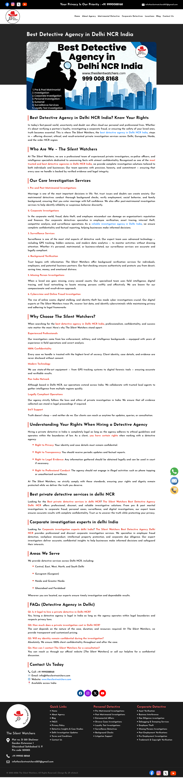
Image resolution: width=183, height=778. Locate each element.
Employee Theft (146, 725)
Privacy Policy (58, 725)
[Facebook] (80, 693)
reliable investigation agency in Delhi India (117, 224)
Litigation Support (103, 736)
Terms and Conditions (62, 736)
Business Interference (148, 715)
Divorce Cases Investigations (108, 722)
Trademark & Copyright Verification (155, 740)
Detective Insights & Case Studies (67, 729)
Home (77, 16)
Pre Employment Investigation (153, 736)
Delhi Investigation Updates (65, 733)
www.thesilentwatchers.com (56, 679)
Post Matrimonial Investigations (110, 715)
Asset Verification (147, 711)
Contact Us (168, 16)
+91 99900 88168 (21, 756)
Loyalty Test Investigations (107, 725)
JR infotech (73, 773)
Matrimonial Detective (109, 16)
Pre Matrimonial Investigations (109, 711)
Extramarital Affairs (104, 718)
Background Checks (104, 733)
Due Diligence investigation (151, 718)
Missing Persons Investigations (153, 729)
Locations (149, 16)
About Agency (89, 16)
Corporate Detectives (132, 16)
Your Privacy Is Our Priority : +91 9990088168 (91, 4)
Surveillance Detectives (106, 729)
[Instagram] (88, 693)
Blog (158, 16)
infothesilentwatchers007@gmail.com (161, 5)
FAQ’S (54, 722)
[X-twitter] (95, 693)
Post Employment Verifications (153, 733)
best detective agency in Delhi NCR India (124, 133)
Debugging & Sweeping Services (154, 722)
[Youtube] (102, 693)
